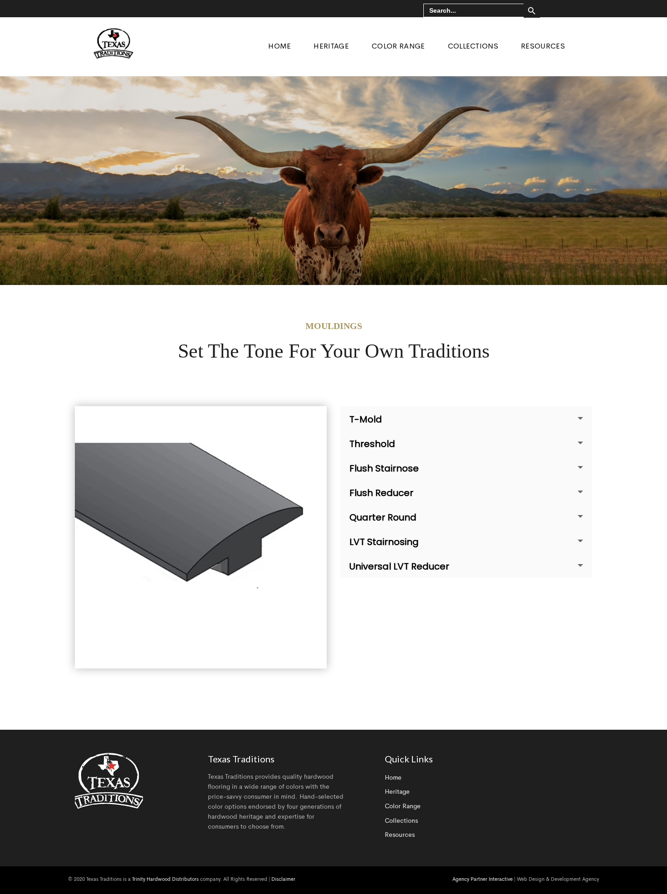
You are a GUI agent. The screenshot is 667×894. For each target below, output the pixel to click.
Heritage (397, 792)
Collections (401, 821)
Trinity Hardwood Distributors (165, 879)
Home (393, 778)
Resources (400, 835)
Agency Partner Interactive (482, 879)
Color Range (403, 806)
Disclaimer (283, 879)
